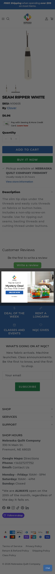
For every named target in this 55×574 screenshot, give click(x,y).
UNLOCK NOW (14, 292)
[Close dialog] (52, 273)
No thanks (14, 296)
